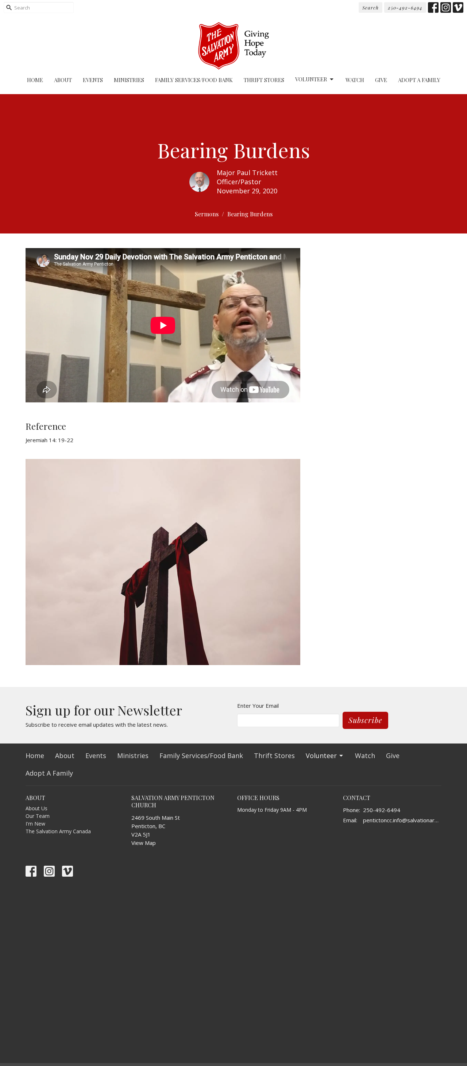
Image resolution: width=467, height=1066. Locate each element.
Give (381, 80)
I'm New (35, 823)
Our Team (38, 815)
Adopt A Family (419, 80)
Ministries (129, 80)
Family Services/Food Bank (194, 80)
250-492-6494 (405, 7)
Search (370, 7)
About (63, 80)
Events (93, 80)
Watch (355, 80)
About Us (36, 808)
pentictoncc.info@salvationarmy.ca (402, 820)
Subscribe (365, 720)
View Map (143, 842)
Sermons (207, 214)
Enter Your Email (258, 705)
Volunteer (311, 79)
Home (35, 80)
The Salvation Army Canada (58, 831)
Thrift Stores (264, 80)
